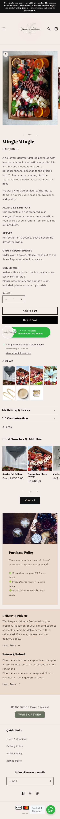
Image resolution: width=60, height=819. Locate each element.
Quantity (6, 293)
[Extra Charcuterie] (36, 375)
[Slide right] (37, 134)
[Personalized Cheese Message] (22, 375)
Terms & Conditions (17, 739)
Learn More (9, 645)
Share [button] (9, 426)
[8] (22, 393)
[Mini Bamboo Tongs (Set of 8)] (9, 393)
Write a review (29, 714)
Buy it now (30, 319)
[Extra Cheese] (50, 375)
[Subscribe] (49, 781)
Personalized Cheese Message (38, 475)
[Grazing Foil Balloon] (9, 375)
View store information (18, 353)
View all (30, 500)
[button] (4, 28)
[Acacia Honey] (36, 393)
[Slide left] (23, 134)
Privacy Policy (14, 753)
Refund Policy (14, 760)
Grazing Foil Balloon (12, 474)
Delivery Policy (14, 746)
